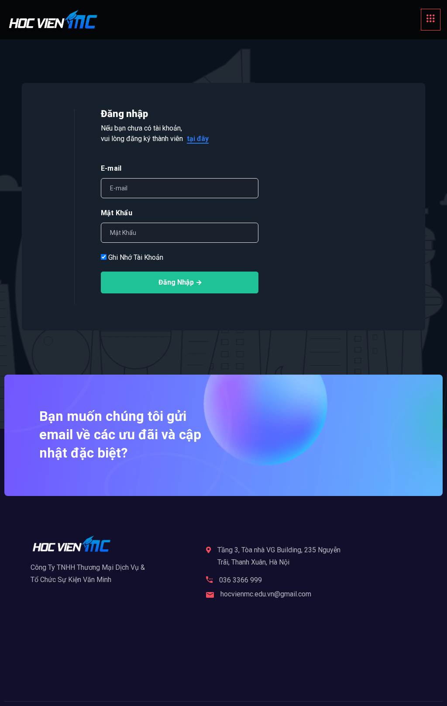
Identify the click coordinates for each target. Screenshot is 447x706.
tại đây (198, 138)
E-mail (111, 168)
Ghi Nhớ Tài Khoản (135, 257)
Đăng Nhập (176, 282)
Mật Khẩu (116, 213)
